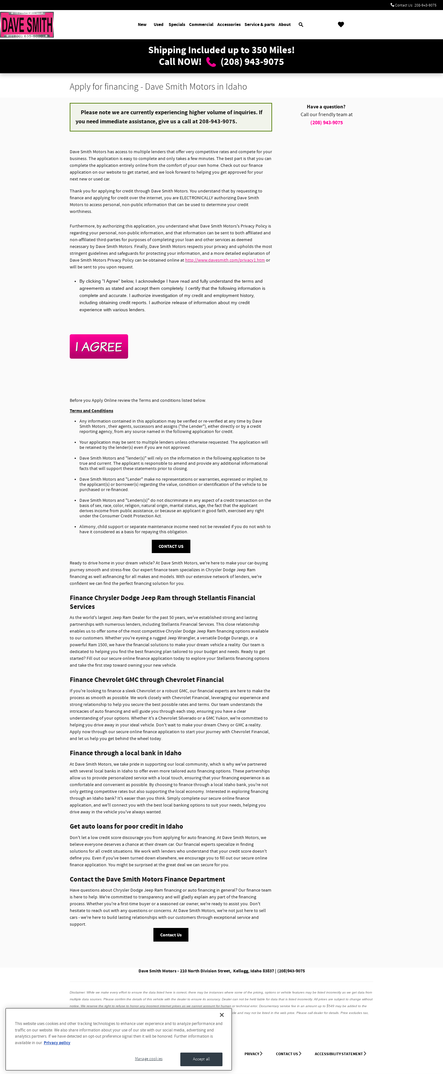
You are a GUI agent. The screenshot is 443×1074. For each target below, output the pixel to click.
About (285, 24)
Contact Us (171, 935)
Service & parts (260, 24)
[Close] (222, 1015)
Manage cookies (148, 1058)
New (142, 24)
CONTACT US (171, 546)
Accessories (229, 24)
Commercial (201, 24)
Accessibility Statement (339, 1053)
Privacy (252, 1053)
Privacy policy (57, 1043)
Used (158, 24)
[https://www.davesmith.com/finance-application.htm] (171, 346)
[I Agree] (99, 346)
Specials (177, 24)
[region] (118, 1039)
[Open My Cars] (339, 24)
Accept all (201, 1059)
